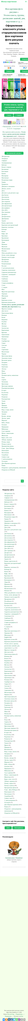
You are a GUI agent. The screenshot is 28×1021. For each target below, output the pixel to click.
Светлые (4, 345)
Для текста (5, 311)
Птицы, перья (6, 442)
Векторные (5, 176)
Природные (5, 427)
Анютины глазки (7, 358)
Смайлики (5, 279)
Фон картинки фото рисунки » (14, 153)
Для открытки (6, 201)
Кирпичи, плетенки (7, 227)
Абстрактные (5, 156)
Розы (3, 377)
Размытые (5, 397)
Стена (3, 285)
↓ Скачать (8, 115)
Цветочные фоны (7, 356)
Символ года (5, 457)
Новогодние (5, 450)
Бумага (4, 173)
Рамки (3, 465)
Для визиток (5, 197)
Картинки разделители (8, 302)
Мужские (4, 246)
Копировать (9, 71)
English (4, 298)
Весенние (4, 407)
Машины (4, 244)
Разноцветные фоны (8, 388)
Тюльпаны (5, 382)
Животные (5, 435)
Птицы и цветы (6, 444)
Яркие (3, 403)
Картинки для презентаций (10, 225)
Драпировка (5, 218)
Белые (3, 317)
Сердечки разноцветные (9, 272)
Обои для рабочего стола (9, 253)
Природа (4, 405)
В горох (4, 390)
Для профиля (5, 208)
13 (12, 126)
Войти (8, 828)
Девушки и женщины (8, 186)
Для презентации (7, 206)
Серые (3, 343)
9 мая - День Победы (8, 448)
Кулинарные (5, 240)
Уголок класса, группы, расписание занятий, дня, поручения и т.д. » (14, 18)
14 (14, 126)
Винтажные (5, 178)
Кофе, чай (5, 233)
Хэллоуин (5, 461)
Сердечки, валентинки (8, 270)
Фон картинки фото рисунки (11, 132)
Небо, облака (5, 422)
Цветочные (5, 384)
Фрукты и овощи (7, 309)
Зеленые (4, 326)
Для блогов (5, 195)
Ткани (3, 401)
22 (9, 128)
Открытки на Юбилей (8, 470)
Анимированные (7, 163)
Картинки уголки (7, 300)
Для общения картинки (9, 463)
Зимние (4, 414)
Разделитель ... (20, 1014)
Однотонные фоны (7, 313)
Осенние (4, 425)
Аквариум (5, 158)
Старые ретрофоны (7, 283)
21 (7, 128)
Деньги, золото (6, 188)
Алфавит (4, 160)
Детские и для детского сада (10, 193)
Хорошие (4, 294)
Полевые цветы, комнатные (10, 375)
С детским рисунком (8, 268)
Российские (5, 261)
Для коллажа (5, 199)
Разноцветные (6, 399)
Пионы (4, 373)
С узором (4, 287)
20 (25, 126)
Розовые (4, 339)
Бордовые (4, 319)
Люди (3, 242)
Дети (3, 191)
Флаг (3, 289)
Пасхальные (5, 452)
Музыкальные (6, 248)
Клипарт (4, 229)
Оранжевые (5, 336)
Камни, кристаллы (7, 223)
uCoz (21, 1016)
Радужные (5, 394)
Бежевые (4, 315)
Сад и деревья (6, 431)
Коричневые (5, 330)
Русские (4, 266)
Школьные (5, 296)
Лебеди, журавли (7, 440)
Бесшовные (5, 169)
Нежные (4, 251)
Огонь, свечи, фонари (8, 255)
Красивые (5, 236)
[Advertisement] (14, 943)
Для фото (4, 214)
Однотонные (5, 334)
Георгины (4, 364)
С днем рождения (7, 459)
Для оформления (7, 203)
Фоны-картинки (9, 2)
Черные (4, 354)
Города (4, 182)
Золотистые (5, 328)
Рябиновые (5, 429)
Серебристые (5, 341)
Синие (4, 347)
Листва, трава (6, 418)
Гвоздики (4, 362)
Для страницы (6, 212)
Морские (4, 420)
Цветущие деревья (7, 386)
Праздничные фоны (8, 446)
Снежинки (5, 281)
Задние (4, 221)
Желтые (4, 324)
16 (18, 126)
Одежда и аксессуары (8, 257)
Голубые (4, 321)
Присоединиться (18, 828)
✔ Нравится (19, 115)
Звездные (4, 412)
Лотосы (4, 369)
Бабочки (4, 165)
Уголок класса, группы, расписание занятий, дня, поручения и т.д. (14, 134)
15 (16, 126)
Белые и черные (6, 167)
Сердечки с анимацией (8, 274)
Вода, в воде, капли (7, 410)
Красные (4, 332)
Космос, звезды (6, 416)
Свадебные (5, 455)
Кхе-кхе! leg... (11, 1014)
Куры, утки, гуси (7, 437)
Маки (3, 371)
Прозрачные (5, 259)
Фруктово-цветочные (8, 291)
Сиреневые (5, 349)
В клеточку (5, 392)
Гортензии (5, 367)
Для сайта (5, 210)
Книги (3, 231)
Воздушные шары (7, 180)
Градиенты (5, 184)
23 (11, 128)
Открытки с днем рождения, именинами (14, 467)
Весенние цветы (6, 360)
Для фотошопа (6, 216)
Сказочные (5, 276)
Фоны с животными (8, 433)
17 (19, 126)
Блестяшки (5, 171)
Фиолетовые (5, 352)
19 (23, 126)
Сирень (4, 379)
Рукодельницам (6, 263)
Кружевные (5, 238)
